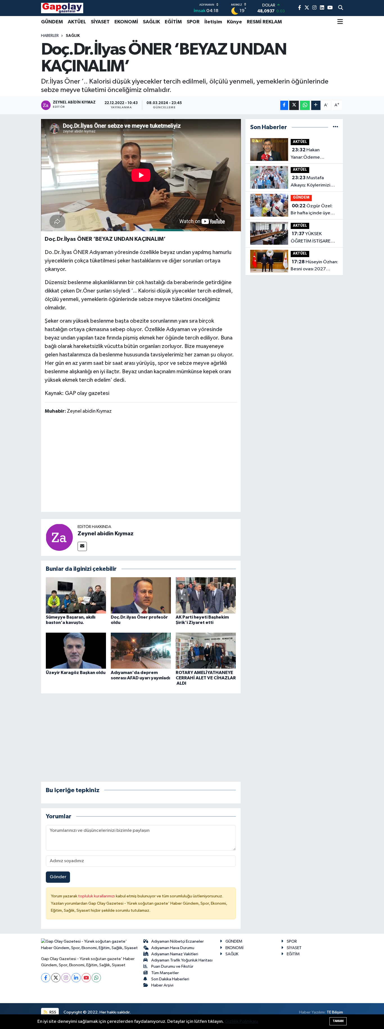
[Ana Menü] (340, 22)
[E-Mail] (82, 546)
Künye (234, 21)
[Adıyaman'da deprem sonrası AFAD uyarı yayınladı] (141, 650)
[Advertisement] (147, 464)
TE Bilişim (335, 1012)
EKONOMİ (126, 21)
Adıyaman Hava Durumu (172, 948)
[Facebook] (45, 977)
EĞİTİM (173, 21)
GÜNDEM (52, 21)
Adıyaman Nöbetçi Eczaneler (177, 941)
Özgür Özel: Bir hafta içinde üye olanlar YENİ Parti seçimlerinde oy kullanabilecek (312, 210)
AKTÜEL (77, 21)
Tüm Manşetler (165, 973)
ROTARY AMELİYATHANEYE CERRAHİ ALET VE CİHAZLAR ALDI (206, 678)
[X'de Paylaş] (294, 105)
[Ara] (340, 8)
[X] (55, 977)
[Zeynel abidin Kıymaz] (59, 537)
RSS (52, 1012)
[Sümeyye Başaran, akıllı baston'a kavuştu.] (76, 595)
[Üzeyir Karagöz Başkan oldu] (76, 650)
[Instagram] (66, 977)
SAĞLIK (151, 21)
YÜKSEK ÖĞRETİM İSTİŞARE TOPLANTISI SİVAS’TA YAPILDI (313, 238)
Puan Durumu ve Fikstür (172, 966)
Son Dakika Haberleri (170, 979)
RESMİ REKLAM (264, 21)
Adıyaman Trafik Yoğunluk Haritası (182, 960)
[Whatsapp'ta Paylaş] (305, 105)
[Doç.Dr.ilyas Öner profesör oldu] (141, 595)
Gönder (58, 877)
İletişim (213, 21)
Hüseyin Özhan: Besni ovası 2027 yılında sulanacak (314, 266)
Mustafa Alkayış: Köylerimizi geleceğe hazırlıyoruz (314, 182)
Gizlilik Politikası (241, 1021)
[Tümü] (335, 127)
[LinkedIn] (76, 977)
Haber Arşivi (162, 985)
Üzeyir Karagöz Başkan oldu (75, 672)
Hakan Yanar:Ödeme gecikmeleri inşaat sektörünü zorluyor (310, 154)
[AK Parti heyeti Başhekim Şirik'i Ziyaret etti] (206, 595)
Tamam (338, 1021)
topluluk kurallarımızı (97, 896)
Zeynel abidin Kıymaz (106, 533)
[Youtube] (86, 977)
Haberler (50, 36)
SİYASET (100, 21)
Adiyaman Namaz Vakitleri (174, 954)
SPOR (193, 21)
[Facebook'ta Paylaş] (284, 105)
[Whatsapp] (96, 977)
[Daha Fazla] (315, 105)
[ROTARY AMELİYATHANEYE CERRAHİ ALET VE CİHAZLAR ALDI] (206, 650)
